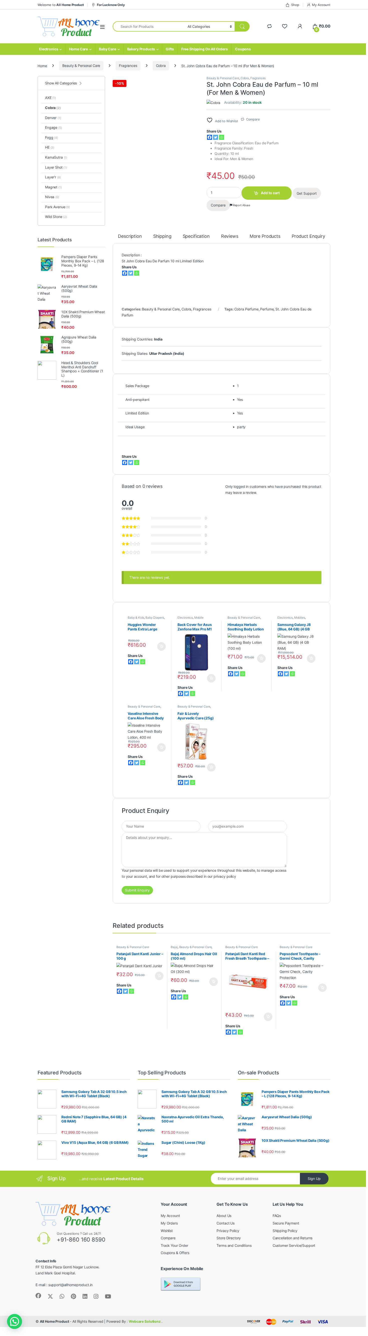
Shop (295, 5)
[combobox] (149, 26)
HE (49, 147)
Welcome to (61, 5)
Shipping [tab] (162, 236)
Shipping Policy (285, 1231)
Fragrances (128, 65)
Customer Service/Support (294, 1245)
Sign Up (314, 1178)
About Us (224, 1215)
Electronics (48, 49)
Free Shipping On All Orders (204, 49)
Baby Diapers (154, 617)
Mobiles (299, 617)
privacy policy (225, 876)
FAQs (277, 1215)
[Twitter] (215, 137)
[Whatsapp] (221, 137)
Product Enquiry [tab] (308, 236)
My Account (321, 5)
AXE (50, 97)
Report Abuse (241, 205)
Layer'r (53, 177)
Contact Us (226, 1223)
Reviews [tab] (229, 236)
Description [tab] (130, 236)
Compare (253, 119)
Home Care (78, 49)
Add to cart (270, 193)
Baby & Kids (136, 617)
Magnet (53, 187)
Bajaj (174, 947)
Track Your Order (174, 1245)
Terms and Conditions (234, 1245)
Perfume (267, 309)
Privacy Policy (228, 1231)
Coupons (243, 49)
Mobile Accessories (190, 619)
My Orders (169, 1223)
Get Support (307, 193)
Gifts (170, 49)
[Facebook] (209, 137)
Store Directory (229, 1238)
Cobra (161, 65)
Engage (53, 127)
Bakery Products (141, 49)
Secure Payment (286, 1223)
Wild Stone (56, 216)
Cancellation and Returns (293, 1238)
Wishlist (167, 1231)
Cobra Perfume (246, 309)
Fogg (51, 137)
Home (42, 65)
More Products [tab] (265, 236)
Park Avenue (57, 207)
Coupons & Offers (175, 1253)
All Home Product (54, 1321)
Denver (53, 118)
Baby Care (107, 49)
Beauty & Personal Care (81, 65)
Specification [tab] (196, 236)
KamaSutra (56, 157)
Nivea (52, 197)
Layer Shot (56, 167)
